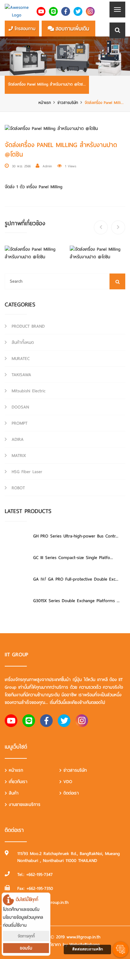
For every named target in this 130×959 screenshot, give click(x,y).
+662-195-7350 (40, 888)
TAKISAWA (20, 374)
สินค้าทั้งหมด (22, 342)
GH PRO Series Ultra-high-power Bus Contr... (75, 536)
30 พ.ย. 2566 (21, 166)
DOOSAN (19, 407)
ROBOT (17, 488)
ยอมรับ (26, 948)
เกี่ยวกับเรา (17, 781)
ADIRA (17, 439)
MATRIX (18, 455)
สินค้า (13, 793)
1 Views (70, 166)
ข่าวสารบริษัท (67, 102)
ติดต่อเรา (70, 793)
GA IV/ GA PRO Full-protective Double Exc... (75, 579)
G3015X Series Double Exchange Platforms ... (76, 600)
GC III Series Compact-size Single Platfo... (73, 557)
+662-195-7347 (39, 874)
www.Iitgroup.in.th (83, 937)
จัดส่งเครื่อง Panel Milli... (104, 102)
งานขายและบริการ (23, 804)
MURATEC (20, 358)
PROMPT (18, 423)
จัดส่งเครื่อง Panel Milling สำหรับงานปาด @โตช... (47, 84)
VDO (67, 781)
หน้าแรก (44, 102)
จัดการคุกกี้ (26, 936)
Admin (47, 166)
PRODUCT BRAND (27, 326)
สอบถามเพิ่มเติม (72, 28)
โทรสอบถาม (25, 28)
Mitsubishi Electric (27, 391)
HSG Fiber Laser (26, 471)
